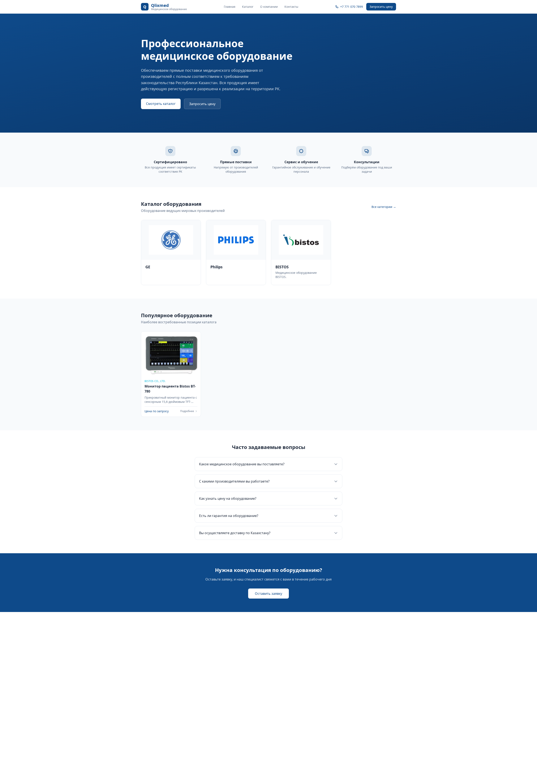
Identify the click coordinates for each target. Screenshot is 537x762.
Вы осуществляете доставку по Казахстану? (234, 533)
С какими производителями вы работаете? (234, 481)
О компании (269, 7)
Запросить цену (381, 7)
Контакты (291, 7)
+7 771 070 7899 (351, 7)
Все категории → (383, 207)
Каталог (247, 7)
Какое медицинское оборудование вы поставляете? (241, 464)
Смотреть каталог (161, 103)
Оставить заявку (268, 593)
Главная (229, 7)
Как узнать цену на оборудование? (227, 498)
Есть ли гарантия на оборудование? (228, 515)
